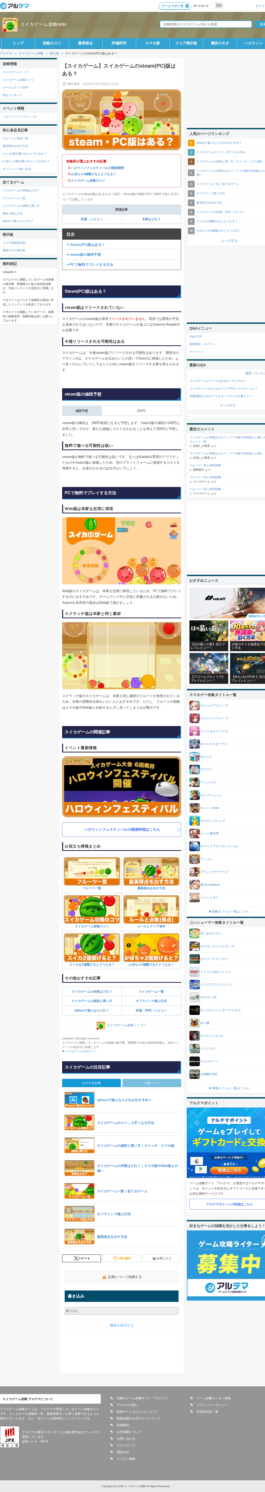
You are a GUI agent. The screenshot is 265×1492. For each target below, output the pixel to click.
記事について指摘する (125, 1277)
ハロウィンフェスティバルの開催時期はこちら (122, 829)
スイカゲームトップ (15, 72)
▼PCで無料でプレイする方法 (89, 265)
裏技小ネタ (220, 43)
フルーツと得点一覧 (15, 138)
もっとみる (227, 405)
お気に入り (164, 1258)
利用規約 (123, 1425)
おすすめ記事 (91, 1083)
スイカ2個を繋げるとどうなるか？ (25, 153)
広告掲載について (129, 1432)
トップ (18, 43)
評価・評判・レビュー (151, 1010)
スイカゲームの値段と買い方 (92, 1000)
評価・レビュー (92, 219)
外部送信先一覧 (207, 1412)
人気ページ (152, 1083)
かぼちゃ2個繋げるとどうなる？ (93, 174)
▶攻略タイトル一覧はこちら (229, 911)
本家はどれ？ (151, 219)
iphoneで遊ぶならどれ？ (92, 1010)
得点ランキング (13, 95)
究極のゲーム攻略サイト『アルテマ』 (143, 1398)
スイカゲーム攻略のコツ (88, 180)
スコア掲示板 (186, 43)
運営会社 (123, 1452)
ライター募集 (126, 1459)
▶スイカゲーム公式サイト (79, 1051)
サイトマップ (126, 1445)
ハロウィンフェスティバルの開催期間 (97, 168)
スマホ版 (152, 43)
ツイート (84, 1258)
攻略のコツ (52, 43)
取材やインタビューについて (137, 1412)
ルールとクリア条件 (151, 926)
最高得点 (85, 43)
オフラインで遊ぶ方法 (151, 1000)
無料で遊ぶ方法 (13, 213)
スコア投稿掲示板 (14, 242)
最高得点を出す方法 (151, 888)
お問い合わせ (126, 1438)
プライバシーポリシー (212, 1405)
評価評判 (119, 43)
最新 (248, 373)
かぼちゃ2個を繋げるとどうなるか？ (26, 161)
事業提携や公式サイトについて (138, 1418)
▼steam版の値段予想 (83, 254)
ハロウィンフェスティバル (20, 116)
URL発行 (125, 1258)
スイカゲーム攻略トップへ (127, 1025)
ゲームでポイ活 (172, 6)
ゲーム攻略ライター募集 (214, 1398)
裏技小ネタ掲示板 (14, 250)
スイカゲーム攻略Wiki (43, 24)
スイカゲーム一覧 (151, 991)
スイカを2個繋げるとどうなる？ (92, 964)
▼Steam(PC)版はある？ (85, 245)
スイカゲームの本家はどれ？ (92, 991)
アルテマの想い (127, 1405)
